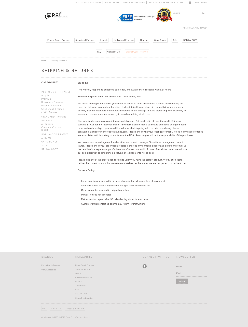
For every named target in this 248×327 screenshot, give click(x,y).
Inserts (104, 40)
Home (43, 60)
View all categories (84, 298)
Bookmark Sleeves (52, 102)
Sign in (153, 3)
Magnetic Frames (51, 105)
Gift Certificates (134, 3)
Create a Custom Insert (51, 128)
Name (179, 267)
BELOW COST (190, 40)
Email (179, 273)
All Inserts (47, 124)
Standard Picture (84, 40)
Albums (144, 40)
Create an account (173, 3)
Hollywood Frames (124, 40)
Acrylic (45, 95)
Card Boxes (160, 40)
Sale (175, 40)
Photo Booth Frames (58, 40)
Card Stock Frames (52, 109)
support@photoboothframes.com (109, 131)
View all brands (48, 270)
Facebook (145, 266)
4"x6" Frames (49, 112)
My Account (112, 3)
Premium (46, 99)
